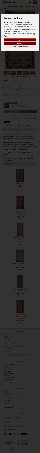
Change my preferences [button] (20, 46)
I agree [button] (20, 40)
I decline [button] (20, 43)
